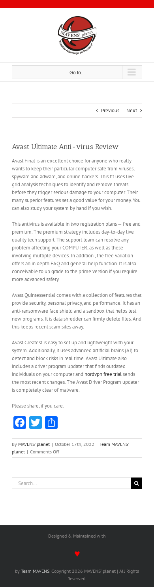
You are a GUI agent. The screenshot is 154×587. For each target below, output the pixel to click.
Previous (110, 110)
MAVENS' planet (34, 444)
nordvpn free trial (103, 374)
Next (131, 110)
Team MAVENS (35, 571)
